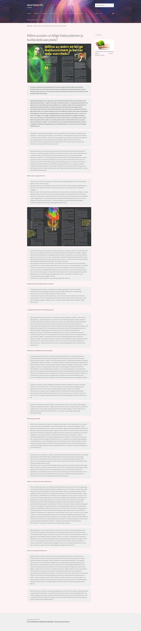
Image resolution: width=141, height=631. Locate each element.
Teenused (44, 13)
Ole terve (64, 13)
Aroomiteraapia (54, 13)
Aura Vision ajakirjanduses (76, 13)
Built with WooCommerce (62, 621)
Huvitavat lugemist (32, 20)
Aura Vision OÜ (35, 5)
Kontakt (43, 20)
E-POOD (36, 13)
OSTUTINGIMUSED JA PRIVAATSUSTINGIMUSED (40, 621)
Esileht (29, 13)
